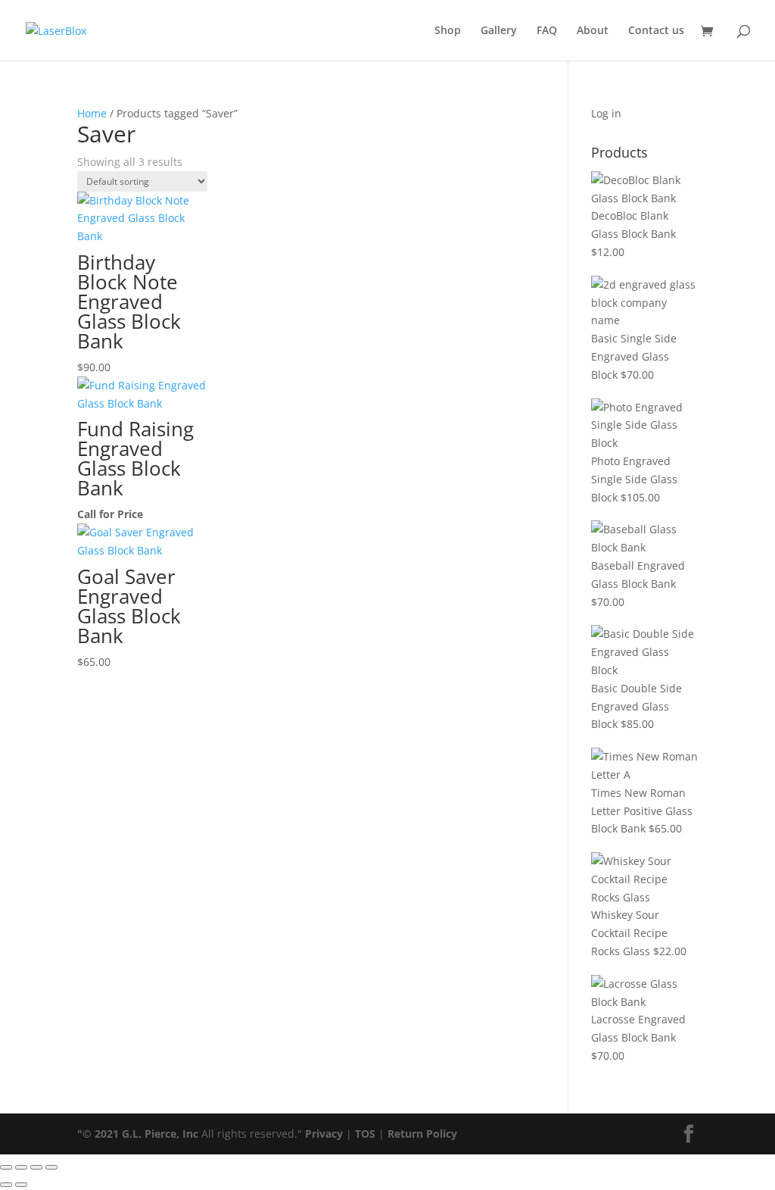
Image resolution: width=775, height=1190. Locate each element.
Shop (447, 31)
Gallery (499, 31)
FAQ (547, 31)
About (592, 31)
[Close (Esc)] (51, 1167)
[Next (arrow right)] (21, 1184)
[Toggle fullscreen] (21, 1167)
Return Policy (422, 1133)
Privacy (324, 1133)
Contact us (656, 31)
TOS (365, 1133)
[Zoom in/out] (6, 1167)
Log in (606, 113)
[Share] (36, 1167)
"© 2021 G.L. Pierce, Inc (137, 1133)
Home (92, 113)
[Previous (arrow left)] (6, 1184)
